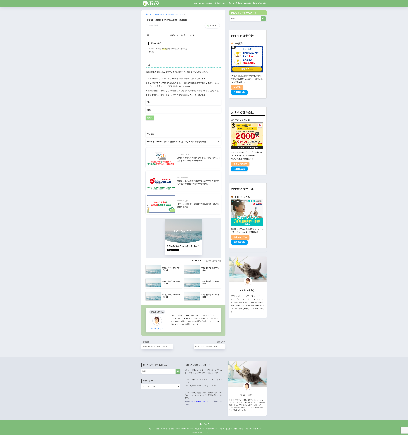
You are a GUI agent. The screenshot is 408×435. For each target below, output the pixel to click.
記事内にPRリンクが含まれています (182, 35)
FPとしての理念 (153, 429)
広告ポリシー (199, 429)
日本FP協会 (220, 429)
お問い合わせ (238, 429)
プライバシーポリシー (253, 429)
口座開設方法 (239, 92)
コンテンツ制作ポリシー (184, 429)
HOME (205, 424)
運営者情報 (210, 429)
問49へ (150, 118)
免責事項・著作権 (167, 429)
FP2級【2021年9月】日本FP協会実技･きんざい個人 (176, 142)
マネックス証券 (240, 164)
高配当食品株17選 (259, 3)
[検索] (263, 18)
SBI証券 (237, 87)
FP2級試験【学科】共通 (212, 261)
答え (149, 102)
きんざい (229, 429)
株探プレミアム (240, 237)
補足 (149, 110)
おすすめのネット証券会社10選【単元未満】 (210, 3)
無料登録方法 (239, 242)
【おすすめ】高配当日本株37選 (239, 3)
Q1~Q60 (150, 134)
